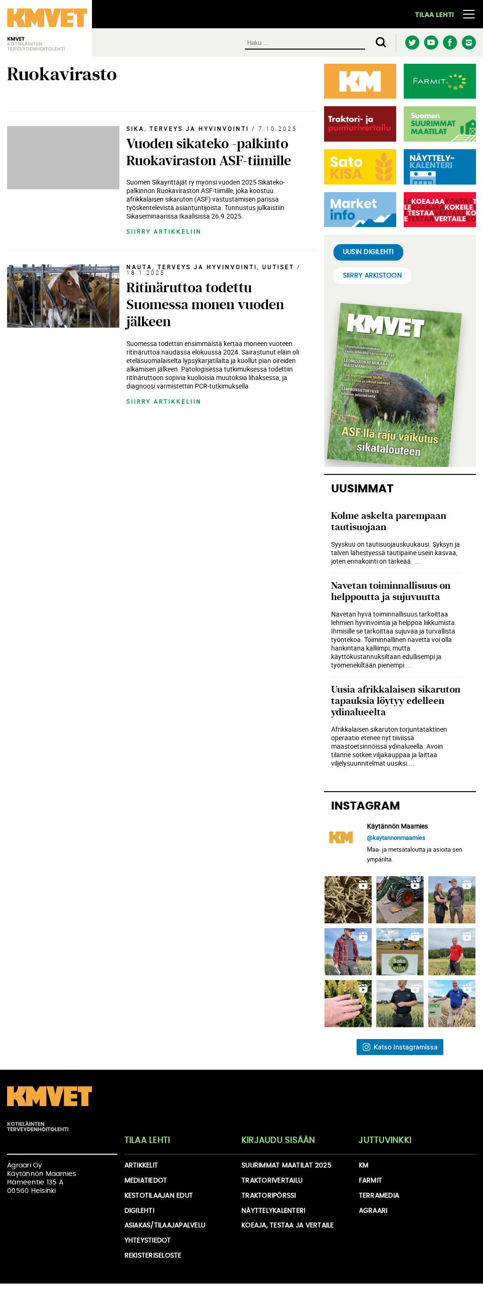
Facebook (449, 42)
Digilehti (139, 1211)
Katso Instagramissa (406, 1047)
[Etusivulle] (49, 1109)
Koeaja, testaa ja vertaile (288, 1225)
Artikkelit (141, 1165)
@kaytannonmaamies (396, 837)
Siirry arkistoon (372, 275)
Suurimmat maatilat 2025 (287, 1165)
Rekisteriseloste (153, 1255)
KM (364, 1165)
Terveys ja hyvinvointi (199, 128)
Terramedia (379, 1195)
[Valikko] (468, 14)
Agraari (373, 1211)
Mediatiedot (146, 1180)
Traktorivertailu (272, 1180)
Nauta (139, 266)
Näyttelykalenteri (273, 1211)
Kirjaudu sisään (279, 1140)
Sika (135, 128)
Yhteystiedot (148, 1240)
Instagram (468, 42)
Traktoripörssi (269, 1195)
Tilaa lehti (434, 15)
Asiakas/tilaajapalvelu (165, 1225)
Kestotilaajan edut (159, 1195)
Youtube (431, 42)
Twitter (412, 42)
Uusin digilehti (368, 252)
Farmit (371, 1180)
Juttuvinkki (384, 1140)
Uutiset (278, 266)
